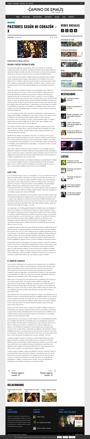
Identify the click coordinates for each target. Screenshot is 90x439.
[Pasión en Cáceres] (72, 145)
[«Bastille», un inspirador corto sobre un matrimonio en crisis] (66, 44)
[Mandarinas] (74, 64)
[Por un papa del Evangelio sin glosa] (79, 84)
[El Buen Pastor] (34, 416)
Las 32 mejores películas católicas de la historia (73, 185)
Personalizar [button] (72, 437)
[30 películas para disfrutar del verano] (63, 170)
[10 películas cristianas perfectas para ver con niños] (63, 162)
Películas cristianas (69, 50)
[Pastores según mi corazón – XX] (15, 397)
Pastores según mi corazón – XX (14, 390)
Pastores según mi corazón (14, 61)
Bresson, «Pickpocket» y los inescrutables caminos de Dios (74, 116)
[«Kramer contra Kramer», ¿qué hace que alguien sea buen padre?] (63, 124)
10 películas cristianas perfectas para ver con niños (74, 161)
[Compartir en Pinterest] (54, 37)
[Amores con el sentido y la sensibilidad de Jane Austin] (63, 132)
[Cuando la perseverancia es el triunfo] (63, 108)
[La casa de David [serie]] (79, 54)
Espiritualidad (11, 22)
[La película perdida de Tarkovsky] (63, 100)
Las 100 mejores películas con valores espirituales (74, 194)
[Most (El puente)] (74, 54)
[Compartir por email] (56, 37)
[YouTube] (71, 30)
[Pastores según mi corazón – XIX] (32, 397)
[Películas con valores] (71, 421)
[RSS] (75, 30)
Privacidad (23, 434)
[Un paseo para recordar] (66, 54)
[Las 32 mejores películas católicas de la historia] (63, 186)
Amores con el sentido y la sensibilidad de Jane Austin (74, 131)
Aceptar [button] (59, 437)
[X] (67, 30)
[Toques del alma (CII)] (74, 84)
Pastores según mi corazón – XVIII (49, 390)
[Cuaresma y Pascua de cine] (79, 74)
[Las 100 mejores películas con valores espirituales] (63, 194)
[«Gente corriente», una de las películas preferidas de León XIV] (79, 44)
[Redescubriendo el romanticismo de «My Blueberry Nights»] (74, 44)
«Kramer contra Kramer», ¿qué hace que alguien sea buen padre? (74, 124)
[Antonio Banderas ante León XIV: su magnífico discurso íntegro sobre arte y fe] (74, 74)
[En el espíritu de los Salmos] (34, 422)
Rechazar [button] (65, 437)
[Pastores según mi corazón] (34, 428)
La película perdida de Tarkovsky (73, 99)
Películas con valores (69, 60)
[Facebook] (62, 30)
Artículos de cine (67, 39)
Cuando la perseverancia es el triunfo (74, 107)
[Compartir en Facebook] (50, 37)
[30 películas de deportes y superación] (63, 178)
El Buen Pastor (40, 417)
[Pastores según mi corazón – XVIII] (49, 397)
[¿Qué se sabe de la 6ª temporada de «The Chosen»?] (66, 74)
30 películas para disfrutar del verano (74, 169)
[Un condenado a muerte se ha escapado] (66, 64)
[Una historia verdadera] (79, 64)
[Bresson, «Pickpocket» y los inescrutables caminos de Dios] (63, 116)
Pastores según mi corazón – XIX (32, 390)
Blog (63, 70)
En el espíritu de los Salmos (44, 422)
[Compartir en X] (52, 37)
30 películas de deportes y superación (74, 177)
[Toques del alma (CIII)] (66, 84)
